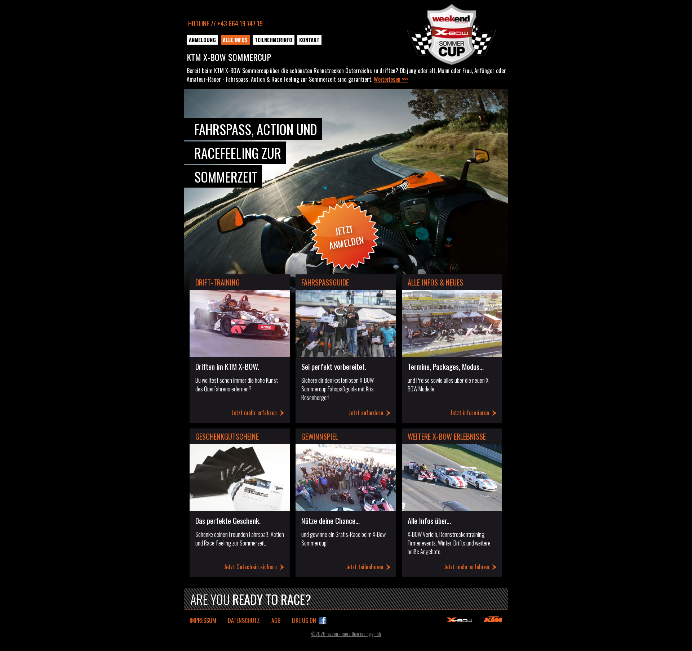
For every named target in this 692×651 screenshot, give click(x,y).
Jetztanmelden (346, 237)
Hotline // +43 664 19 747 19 (225, 23)
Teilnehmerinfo (273, 40)
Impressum (203, 620)
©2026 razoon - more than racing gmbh (346, 633)
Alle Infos (235, 40)
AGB (275, 620)
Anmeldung (202, 40)
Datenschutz (244, 620)
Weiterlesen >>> (391, 79)
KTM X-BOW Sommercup (451, 34)
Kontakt (309, 40)
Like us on (304, 620)
